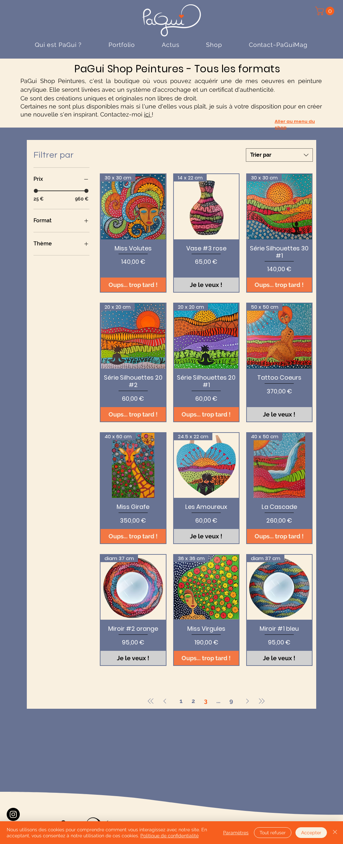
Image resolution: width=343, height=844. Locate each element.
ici (148, 114)
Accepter (311, 832)
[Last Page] (262, 701)
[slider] (36, 191)
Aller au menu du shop (295, 124)
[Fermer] (335, 833)
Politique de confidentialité (169, 835)
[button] (325, 11)
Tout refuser (273, 832)
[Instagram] (13, 814)
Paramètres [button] (236, 832)
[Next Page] (248, 701)
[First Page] (151, 701)
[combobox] (279, 155)
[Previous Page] (165, 701)
